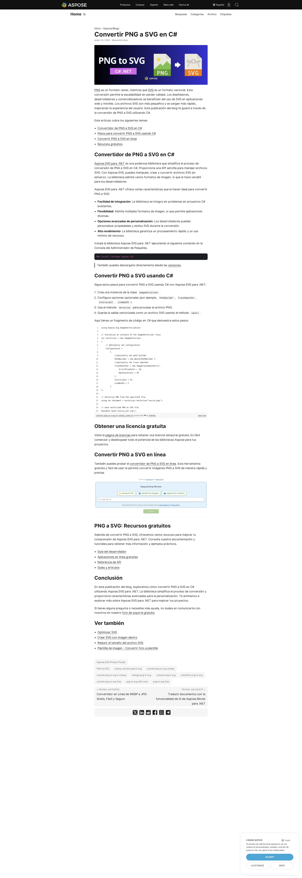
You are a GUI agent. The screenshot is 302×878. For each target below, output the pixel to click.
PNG (97, 90)
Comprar (140, 4)
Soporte (154, 4)
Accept (269, 857)
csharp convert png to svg (128, 668)
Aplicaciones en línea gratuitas (118, 557)
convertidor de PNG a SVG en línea (153, 463)
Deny (282, 865)
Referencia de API (109, 562)
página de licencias (118, 435)
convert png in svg (166, 675)
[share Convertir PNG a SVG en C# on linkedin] (141, 713)
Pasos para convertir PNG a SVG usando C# (127, 133)
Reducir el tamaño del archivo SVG (120, 642)
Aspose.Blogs (111, 28)
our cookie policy (277, 850)
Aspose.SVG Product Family (111, 662)
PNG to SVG (103, 668)
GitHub (152, 415)
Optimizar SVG (107, 632)
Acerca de (184, 4)
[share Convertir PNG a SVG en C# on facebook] (155, 713)
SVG (151, 90)
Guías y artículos (108, 567)
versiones (174, 265)
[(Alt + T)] (84, 14)
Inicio (97, 28)
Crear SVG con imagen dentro (117, 637)
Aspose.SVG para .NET (109, 163)
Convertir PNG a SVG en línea (117, 138)
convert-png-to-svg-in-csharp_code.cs (114, 415)
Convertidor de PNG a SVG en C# (120, 128)
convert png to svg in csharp (111, 675)
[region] (151, 369)
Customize (257, 865)
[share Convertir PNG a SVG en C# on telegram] (168, 713)
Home (75, 14)
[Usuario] (229, 4)
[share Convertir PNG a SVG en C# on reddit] (148, 713)
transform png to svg (192, 675)
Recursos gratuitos (110, 144)
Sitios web (168, 4)
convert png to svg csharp (160, 668)
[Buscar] (237, 4)
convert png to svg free (109, 681)
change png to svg (141, 675)
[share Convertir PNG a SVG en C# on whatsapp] (161, 713)
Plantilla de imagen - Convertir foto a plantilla (128, 648)
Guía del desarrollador (112, 551)
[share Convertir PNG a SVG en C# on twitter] (135, 713)
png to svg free (161, 681)
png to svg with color (137, 681)
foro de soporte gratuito (138, 612)
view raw (202, 415)
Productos (125, 4)
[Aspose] (74, 5)
